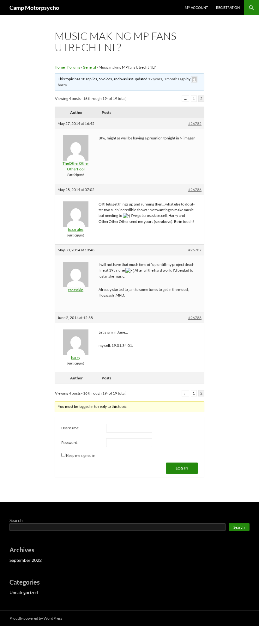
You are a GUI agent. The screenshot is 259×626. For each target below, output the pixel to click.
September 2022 (25, 560)
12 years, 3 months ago (167, 79)
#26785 (195, 123)
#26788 (195, 317)
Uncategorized (23, 592)
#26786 (195, 189)
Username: (70, 428)
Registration (228, 7)
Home (60, 67)
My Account (196, 7)
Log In (182, 468)
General (89, 67)
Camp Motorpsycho (34, 7)
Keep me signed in (80, 455)
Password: (69, 442)
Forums (73, 67)
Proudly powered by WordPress (35, 618)
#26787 (195, 250)
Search (16, 520)
